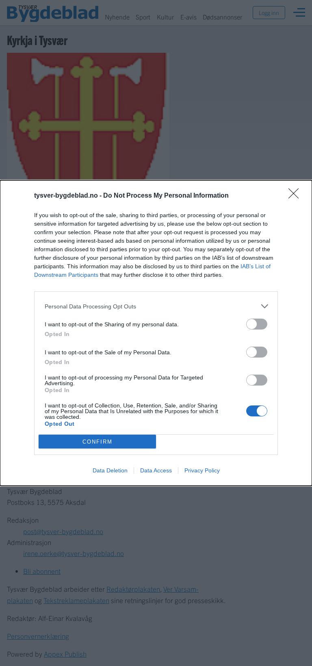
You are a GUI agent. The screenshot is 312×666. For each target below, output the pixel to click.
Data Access (156, 470)
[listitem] (156, 306)
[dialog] (156, 333)
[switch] (256, 324)
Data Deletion (110, 470)
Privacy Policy (202, 470)
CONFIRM (97, 442)
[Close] (296, 196)
